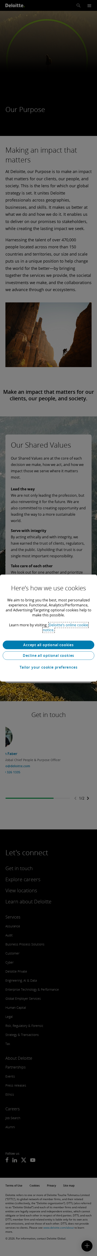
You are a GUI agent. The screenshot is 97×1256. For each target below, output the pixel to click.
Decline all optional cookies (48, 655)
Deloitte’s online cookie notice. (65, 627)
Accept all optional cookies (48, 644)
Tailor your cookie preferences (49, 667)
